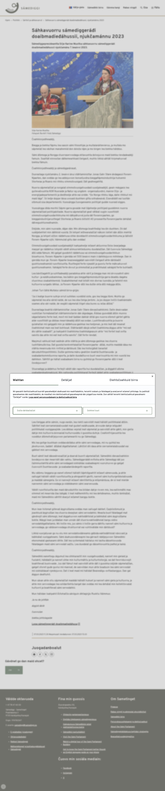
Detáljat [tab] (66, 380)
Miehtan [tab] (18, 380)
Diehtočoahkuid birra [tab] (124, 380)
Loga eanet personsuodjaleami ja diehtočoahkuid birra (53, 397)
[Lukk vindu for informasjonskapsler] (152, 376)
